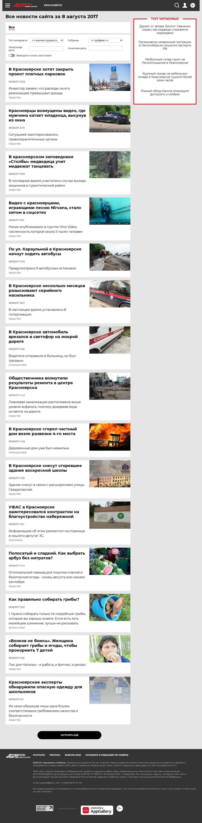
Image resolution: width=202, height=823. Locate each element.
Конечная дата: (77, 48)
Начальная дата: (15, 49)
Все (12, 27)
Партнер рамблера (67, 808)
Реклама (55, 755)
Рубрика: (73, 40)
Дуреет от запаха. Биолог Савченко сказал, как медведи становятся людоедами (165, 30)
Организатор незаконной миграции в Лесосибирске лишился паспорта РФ (164, 45)
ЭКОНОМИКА (16, 540)
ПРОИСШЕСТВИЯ (18, 365)
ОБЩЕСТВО (15, 98)
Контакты (39, 755)
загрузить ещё (70, 735)
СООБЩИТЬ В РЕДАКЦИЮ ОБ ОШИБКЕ (106, 755)
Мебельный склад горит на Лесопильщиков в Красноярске (165, 61)
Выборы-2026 (73, 755)
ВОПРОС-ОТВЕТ (17, 628)
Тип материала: (18, 40)
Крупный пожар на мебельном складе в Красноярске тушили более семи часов (165, 77)
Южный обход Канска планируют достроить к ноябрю (165, 92)
